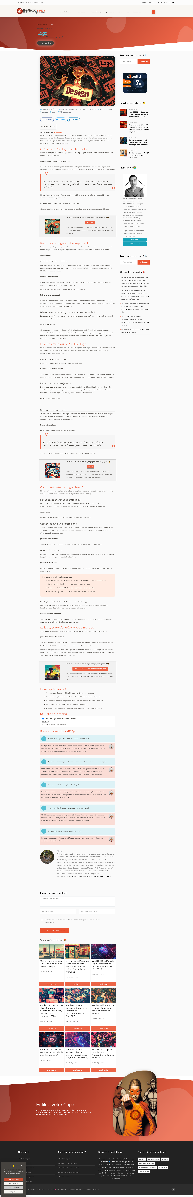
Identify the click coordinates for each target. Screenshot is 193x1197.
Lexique (45, 24)
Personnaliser (13, 1188)
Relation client (144, 1171)
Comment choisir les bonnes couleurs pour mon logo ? (68, 808)
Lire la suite (51, 984)
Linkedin (134, 240)
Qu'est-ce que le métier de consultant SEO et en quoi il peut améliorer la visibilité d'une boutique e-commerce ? (135, 280)
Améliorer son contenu (26, 1168)
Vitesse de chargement (26, 1177)
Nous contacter (164, 2)
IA (145, 12)
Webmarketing (96, 12)
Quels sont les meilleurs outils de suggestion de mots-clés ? (135, 309)
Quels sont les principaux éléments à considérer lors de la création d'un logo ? (77, 762)
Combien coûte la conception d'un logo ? (63, 785)
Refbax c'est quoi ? (149, 2)
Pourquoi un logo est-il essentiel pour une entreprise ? (68, 739)
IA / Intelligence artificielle (147, 1167)
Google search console (146, 1163)
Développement (80, 12)
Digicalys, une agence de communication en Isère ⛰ (79, 1189)
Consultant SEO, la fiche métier (136, 286)
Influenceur (163, 1167)
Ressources (137, 12)
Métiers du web (123, 12)
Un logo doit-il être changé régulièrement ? (64, 831)
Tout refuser (13, 1183)
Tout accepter (13, 1179)
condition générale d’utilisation (69, 1172)
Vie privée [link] (13, 1192)
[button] (47, 120)
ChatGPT (165, 1159)
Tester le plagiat (24, 1159)
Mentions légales (64, 1159)
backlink (142, 1159)
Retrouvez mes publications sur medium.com (91, 876)
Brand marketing (106, 109)
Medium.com (134, 244)
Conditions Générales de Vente (69, 1168)
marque (48, 167)
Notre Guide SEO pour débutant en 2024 (90, 669)
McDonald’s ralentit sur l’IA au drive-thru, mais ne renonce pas (51, 964)
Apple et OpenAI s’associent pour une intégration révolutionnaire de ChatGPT (76, 1010)
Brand (90, 467)
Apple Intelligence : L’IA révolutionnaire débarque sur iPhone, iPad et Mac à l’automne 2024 (51, 1010)
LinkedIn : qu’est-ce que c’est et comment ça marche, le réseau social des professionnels (135, 296)
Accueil (39, 24)
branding (90, 222)
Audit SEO (22, 1163)
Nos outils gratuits (65, 12)
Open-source (109, 12)
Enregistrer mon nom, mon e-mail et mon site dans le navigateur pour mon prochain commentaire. (73, 921)
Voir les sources (65, 112)
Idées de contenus (25, 1172)
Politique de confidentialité (68, 1163)
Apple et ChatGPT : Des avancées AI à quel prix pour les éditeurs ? (51, 1052)
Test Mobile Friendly (25, 1181)
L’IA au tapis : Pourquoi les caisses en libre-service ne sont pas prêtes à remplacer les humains (77, 966)
